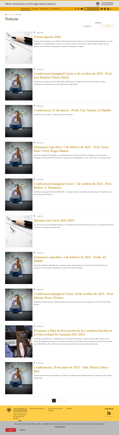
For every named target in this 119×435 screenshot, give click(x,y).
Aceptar (11, 430)
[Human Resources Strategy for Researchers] (109, 414)
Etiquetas (98, 23)
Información (25, 9)
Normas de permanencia (36, 408)
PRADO (69, 408)
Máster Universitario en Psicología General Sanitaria (30, 4)
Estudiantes (44, 9)
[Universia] (109, 408)
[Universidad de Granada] (104, 3)
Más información (60, 426)
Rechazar (22, 430)
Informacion (11, 14)
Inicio (6, 15)
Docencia (35, 9)
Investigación (55, 9)
